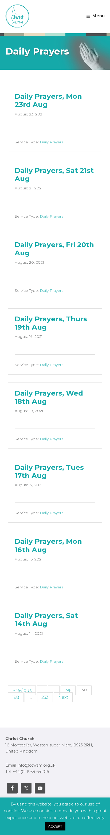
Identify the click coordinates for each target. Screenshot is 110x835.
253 (45, 697)
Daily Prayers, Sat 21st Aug (54, 174)
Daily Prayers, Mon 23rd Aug (48, 100)
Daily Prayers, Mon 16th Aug (48, 545)
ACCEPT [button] (55, 826)
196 (68, 690)
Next (63, 697)
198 (15, 697)
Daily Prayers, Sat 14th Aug (46, 619)
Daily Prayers (51, 142)
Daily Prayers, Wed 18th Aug (49, 397)
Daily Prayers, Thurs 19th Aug (51, 323)
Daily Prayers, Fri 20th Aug (54, 248)
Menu (98, 15)
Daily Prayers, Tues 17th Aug (49, 471)
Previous (22, 690)
